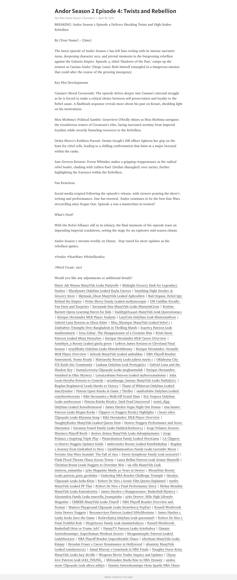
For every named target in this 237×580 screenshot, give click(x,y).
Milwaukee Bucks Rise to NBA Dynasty (134, 560)
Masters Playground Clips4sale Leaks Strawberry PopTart (110, 507)
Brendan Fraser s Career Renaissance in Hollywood (105, 544)
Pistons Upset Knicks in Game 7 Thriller (104, 391)
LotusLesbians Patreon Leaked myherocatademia (131, 375)
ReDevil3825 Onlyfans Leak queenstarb (126, 518)
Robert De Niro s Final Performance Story (126, 486)
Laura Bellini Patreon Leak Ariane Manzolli (148, 460)
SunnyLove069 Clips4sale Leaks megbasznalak (109, 370)
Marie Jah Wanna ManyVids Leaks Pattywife (87, 285)
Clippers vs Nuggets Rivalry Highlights (126, 412)
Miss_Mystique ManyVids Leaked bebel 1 (140, 322)
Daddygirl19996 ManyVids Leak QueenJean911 (148, 312)
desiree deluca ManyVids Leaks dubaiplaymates (125, 433)
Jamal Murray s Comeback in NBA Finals (118, 549)
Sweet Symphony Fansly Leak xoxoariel (150, 454)
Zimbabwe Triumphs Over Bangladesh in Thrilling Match (96, 328)
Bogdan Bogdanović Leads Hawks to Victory (86, 386)
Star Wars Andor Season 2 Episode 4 (75, 18)
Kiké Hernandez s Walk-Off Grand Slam (111, 396)
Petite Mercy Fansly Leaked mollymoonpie (115, 301)
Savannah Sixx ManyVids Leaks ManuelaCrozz (125, 306)
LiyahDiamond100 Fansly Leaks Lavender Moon (142, 449)
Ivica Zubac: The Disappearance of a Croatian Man (115, 333)
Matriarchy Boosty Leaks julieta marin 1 (124, 359)
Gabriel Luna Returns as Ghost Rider (81, 322)
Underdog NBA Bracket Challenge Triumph (132, 475)
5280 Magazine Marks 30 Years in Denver (115, 470)
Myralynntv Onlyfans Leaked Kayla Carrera (100, 291)
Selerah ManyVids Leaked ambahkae (116, 354)
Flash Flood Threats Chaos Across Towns (84, 460)
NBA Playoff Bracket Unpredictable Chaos (108, 539)
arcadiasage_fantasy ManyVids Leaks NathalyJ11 (141, 380)
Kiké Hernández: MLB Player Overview (131, 417)
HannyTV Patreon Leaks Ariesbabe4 (129, 528)
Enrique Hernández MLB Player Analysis (86, 317)
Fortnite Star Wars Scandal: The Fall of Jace (86, 454)
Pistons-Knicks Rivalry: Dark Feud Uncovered (117, 402)
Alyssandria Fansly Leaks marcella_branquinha (88, 497)
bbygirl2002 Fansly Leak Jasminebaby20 (115, 523)
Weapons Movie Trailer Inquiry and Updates (131, 555)
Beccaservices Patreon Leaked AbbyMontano (121, 512)
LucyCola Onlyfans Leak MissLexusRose (147, 317)
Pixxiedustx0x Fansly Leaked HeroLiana (130, 438)
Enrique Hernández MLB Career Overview (135, 338)
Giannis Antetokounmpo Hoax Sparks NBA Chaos (144, 565)
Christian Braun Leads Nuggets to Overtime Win (89, 465)
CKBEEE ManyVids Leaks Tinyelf (95, 502)
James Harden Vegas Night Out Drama (133, 407)
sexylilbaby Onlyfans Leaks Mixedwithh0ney (100, 349)
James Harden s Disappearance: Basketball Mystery (138, 491)
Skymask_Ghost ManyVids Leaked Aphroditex (112, 296)
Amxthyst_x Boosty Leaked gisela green (83, 343)
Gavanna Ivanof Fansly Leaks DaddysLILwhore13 (108, 428)
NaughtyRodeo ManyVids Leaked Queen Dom (88, 423)
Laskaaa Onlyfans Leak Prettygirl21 (121, 365)
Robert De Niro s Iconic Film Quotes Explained (132, 481)
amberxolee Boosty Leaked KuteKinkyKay (137, 444)
